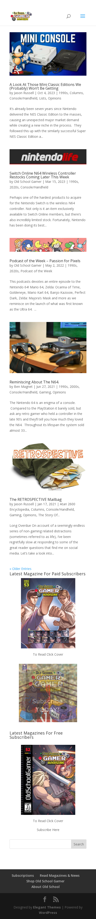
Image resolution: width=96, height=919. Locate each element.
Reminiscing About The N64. (34, 382)
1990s (63, 93)
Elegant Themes (47, 907)
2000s (74, 386)
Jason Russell (24, 93)
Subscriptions (23, 875)
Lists (42, 98)
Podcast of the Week (36, 271)
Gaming (45, 392)
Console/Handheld (23, 98)
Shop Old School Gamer (45, 881)
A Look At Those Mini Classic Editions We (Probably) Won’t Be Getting (45, 86)
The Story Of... (49, 515)
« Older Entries (20, 568)
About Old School (45, 886)
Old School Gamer (27, 181)
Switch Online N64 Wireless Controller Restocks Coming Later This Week (43, 175)
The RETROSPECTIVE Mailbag (36, 499)
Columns (76, 93)
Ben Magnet (23, 386)
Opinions (54, 98)
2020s (14, 187)
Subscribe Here (48, 829)
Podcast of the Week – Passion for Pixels (45, 260)
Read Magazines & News (59, 875)
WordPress (48, 912)
